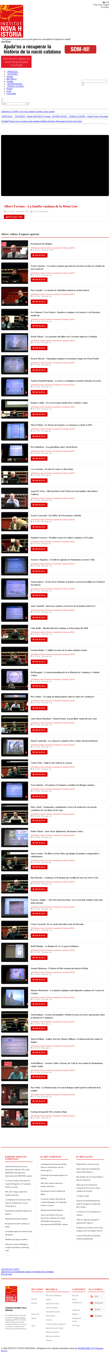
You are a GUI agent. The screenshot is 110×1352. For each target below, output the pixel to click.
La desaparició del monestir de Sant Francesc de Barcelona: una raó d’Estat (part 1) (18, 1203)
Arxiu (33, 1326)
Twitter (97, 1309)
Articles (34, 1299)
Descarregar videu (15, 217)
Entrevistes (35, 1314)
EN (107, 2)
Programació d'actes (64, 121)
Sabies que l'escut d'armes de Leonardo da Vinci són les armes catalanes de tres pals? (88, 1188)
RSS (96, 1296)
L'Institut (5, 121)
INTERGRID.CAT (86, 1348)
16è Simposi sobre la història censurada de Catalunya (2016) (53, 248)
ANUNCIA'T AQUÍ (10, 1269)
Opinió (33, 1318)
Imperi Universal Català (54, 1328)
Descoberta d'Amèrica (54, 1295)
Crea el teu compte (101, 5)
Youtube (98, 1316)
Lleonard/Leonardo (53, 1312)
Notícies (34, 1303)
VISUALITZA (39, 255)
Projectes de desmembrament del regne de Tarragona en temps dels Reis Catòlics (88, 1204)
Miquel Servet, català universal (87, 1164)
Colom (48, 1299)
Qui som (75, 1295)
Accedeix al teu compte (45, 111)
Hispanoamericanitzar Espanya (16, 1219)
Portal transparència (77, 1300)
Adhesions (76, 1310)
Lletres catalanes (52, 1308)
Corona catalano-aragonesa (56, 1324)
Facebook (99, 1303)
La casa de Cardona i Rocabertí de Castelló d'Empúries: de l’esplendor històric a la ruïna (18, 1184)
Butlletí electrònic (48, 121)
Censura (49, 1320)
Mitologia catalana (53, 1336)
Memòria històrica (52, 1332)
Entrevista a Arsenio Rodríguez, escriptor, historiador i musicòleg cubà (17, 1247)
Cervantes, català (82, 1196)
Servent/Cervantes (52, 1304)
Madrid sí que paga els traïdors (16, 1239)
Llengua (49, 1340)
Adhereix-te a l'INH (9, 111)
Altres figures (51, 1316)
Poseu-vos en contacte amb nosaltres (24, 121)
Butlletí (75, 1314)
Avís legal (77, 121)
